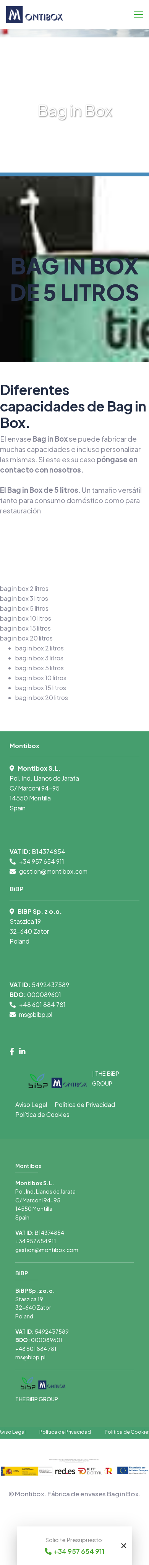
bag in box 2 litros (39, 648)
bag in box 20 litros (41, 698)
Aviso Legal (31, 1104)
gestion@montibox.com (53, 871)
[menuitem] (24, 588)
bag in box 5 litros (39, 668)
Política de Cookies (42, 1114)
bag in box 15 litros (40, 688)
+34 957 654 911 (41, 861)
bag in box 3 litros (39, 658)
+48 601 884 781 (42, 1004)
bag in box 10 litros (40, 678)
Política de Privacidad (85, 1104)
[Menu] (138, 14)
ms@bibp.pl (35, 1014)
